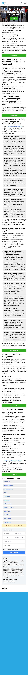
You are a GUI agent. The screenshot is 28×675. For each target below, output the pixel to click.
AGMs (5, 492)
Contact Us (14, 18)
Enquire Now (14, 115)
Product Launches (8, 489)
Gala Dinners (7, 496)
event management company (14, 126)
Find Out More (14, 350)
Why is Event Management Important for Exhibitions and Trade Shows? (13, 561)
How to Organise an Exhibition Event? (12, 572)
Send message (14, 552)
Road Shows (7, 500)
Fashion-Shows (7, 504)
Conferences (7, 481)
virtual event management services (13, 460)
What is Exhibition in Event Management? (13, 575)
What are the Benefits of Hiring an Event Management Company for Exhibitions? (13, 569)
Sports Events (7, 515)
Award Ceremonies (8, 485)
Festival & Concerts (8, 507)
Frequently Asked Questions (10, 579)
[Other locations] (21, 3)
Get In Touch (14, 55)
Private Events (7, 518)
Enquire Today (14, 405)
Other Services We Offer (9, 582)
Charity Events (7, 511)
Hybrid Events (7, 522)
